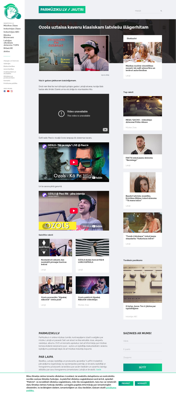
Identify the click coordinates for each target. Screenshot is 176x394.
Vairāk (98, 369)
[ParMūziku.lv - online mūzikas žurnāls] (12, 11)
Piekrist (126, 383)
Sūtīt (142, 367)
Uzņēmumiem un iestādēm (10, 72)
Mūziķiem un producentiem (9, 77)
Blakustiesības (9, 66)
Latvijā (43, 270)
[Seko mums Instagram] (12, 91)
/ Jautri (76, 9)
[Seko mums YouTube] (8, 91)
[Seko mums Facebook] (5, 91)
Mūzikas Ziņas (83, 305)
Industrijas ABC (131, 317)
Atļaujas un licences (11, 61)
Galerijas (7, 63)
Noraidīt (142, 383)
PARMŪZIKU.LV (53, 9)
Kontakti (7, 80)
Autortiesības (9, 69)
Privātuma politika (10, 83)
